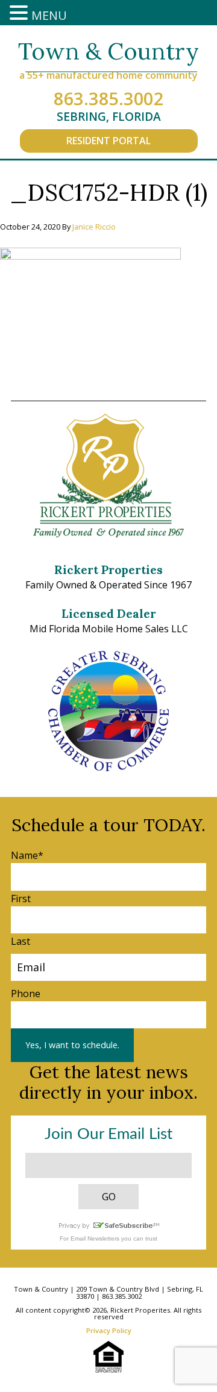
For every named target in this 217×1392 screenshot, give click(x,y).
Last (20, 941)
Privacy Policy (108, 1330)
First (21, 898)
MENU (49, 15)
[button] (20, 13)
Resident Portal (108, 140)
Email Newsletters (95, 1238)
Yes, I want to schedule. (72, 1045)
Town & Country (108, 51)
